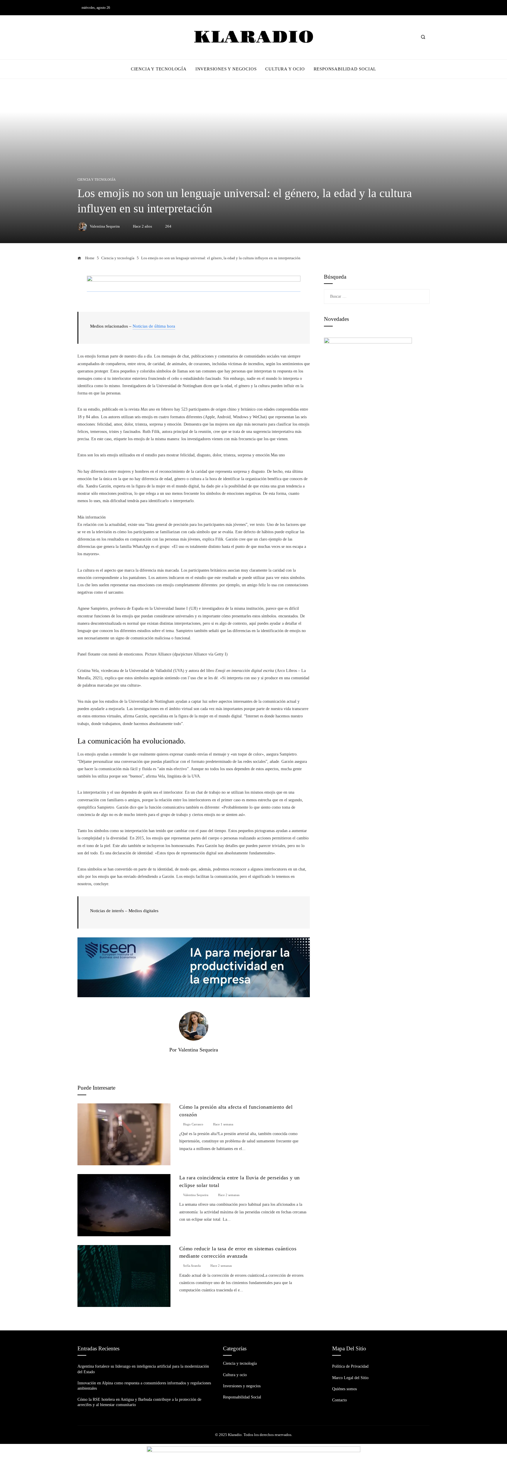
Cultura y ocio (235, 1375)
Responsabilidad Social (242, 1397)
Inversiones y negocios (242, 1386)
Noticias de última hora (154, 326)
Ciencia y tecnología (96, 179)
